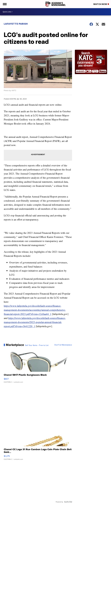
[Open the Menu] (4, 4)
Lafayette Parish (16, 23)
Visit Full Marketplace (63, 345)
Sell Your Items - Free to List (36, 345)
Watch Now (100, 4)
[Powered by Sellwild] (68, 502)
